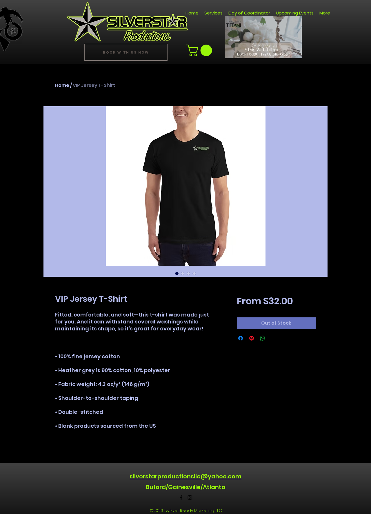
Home (62, 85)
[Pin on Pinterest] (251, 338)
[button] (294, 51)
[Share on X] (273, 338)
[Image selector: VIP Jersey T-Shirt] (177, 273)
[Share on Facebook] (240, 338)
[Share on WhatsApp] (262, 338)
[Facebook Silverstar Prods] (181, 497)
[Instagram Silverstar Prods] (190, 497)
